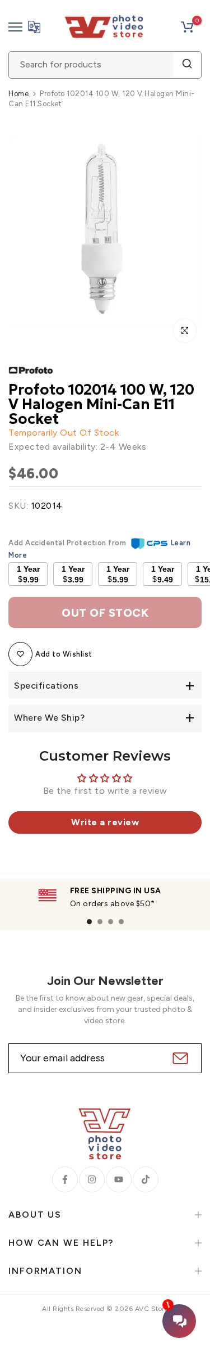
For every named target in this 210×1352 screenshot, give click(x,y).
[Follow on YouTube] (119, 1179)
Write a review (105, 822)
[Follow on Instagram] (92, 1179)
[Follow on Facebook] (65, 1179)
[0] (187, 27)
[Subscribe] (179, 1058)
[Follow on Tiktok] (145, 1179)
